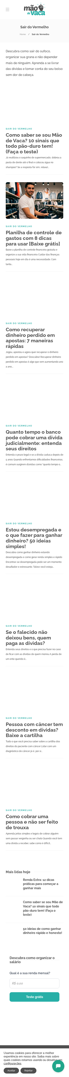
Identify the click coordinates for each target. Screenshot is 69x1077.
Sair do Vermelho (19, 129)
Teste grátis (34, 997)
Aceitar (11, 1070)
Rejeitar (28, 1070)
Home (23, 34)
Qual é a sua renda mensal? (30, 973)
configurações (12, 1063)
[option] (34, 909)
